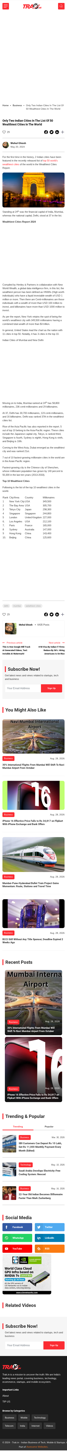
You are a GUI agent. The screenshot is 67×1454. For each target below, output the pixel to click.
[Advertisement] (33, 47)
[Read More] (33, 736)
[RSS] (50, 1249)
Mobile (24, 1417)
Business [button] (17, 105)
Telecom (9, 1425)
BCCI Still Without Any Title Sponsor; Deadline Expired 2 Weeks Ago (32, 941)
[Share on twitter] (52, 132)
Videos (49, 1425)
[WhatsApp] (17, 1238)
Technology (25, 1165)
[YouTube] (17, 1249)
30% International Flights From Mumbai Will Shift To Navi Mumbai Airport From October (33, 766)
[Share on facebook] (46, 132)
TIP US (6, 1401)
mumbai (17, 606)
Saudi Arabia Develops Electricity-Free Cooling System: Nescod (39, 1172)
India (22, 1425)
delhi (6, 606)
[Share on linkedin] (57, 132)
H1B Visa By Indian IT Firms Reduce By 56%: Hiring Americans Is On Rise (52, 650)
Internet (36, 1425)
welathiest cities (33, 606)
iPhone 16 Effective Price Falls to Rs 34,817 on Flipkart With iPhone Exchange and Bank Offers (32, 822)
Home (5, 105)
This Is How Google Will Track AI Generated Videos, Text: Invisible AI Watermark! (16, 650)
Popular (49, 1126)
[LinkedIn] (50, 1238)
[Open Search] (61, 6)
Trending (18, 1126)
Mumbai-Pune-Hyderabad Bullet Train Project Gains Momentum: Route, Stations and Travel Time (30, 885)
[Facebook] (17, 1227)
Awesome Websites (37, 1446)
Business (24, 1137)
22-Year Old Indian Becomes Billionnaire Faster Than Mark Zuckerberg (41, 1196)
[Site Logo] (32, 6)
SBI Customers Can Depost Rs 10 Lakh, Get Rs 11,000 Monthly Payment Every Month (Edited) (40, 1147)
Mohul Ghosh (18, 143)
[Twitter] (50, 1227)
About (5, 1395)
